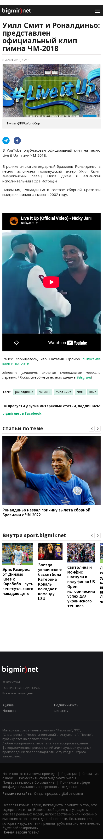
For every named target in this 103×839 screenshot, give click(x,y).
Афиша (8, 705)
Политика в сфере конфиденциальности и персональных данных (46, 784)
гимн (80, 392)
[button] (92, 429)
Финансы (61, 710)
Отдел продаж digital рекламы (58, 793)
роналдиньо (24, 392)
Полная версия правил (20, 832)
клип (92, 392)
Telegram (84, 377)
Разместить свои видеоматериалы (47, 778)
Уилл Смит (63, 392)
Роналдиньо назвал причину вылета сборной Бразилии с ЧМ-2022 (46, 512)
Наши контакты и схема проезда (29, 773)
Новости (9, 710)
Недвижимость (66, 705)
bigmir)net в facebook (21, 413)
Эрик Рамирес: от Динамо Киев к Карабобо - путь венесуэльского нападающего (17, 581)
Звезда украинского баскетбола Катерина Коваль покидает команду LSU (50, 581)
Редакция (69, 773)
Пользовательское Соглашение (28, 782)
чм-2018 (44, 392)
